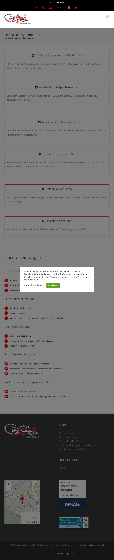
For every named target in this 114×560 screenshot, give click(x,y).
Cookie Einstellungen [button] (34, 285)
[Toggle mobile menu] (108, 16)
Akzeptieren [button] (53, 285)
